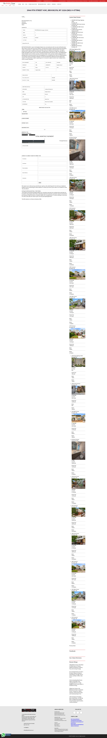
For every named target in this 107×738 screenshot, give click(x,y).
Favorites (24, 22)
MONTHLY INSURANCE (26, 133)
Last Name (24, 163)
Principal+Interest (63, 140)
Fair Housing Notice (75, 719)
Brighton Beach (59, 64)
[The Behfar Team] (9, 4)
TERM (23, 109)
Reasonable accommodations (77, 724)
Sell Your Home (57, 723)
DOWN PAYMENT (25, 118)
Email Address (25, 172)
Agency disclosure (75, 725)
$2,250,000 (74, 40)
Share (23, 24)
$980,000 (74, 32)
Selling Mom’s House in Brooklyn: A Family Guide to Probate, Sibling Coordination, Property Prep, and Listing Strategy (76, 666)
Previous (71, 645)
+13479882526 (26, 727)
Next (74, 645)
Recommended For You (27, 20)
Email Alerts (24, 23)
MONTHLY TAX (25, 132)
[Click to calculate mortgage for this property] (43, 30)
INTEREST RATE (25, 123)
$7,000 (73, 29)
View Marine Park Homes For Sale (60, 720)
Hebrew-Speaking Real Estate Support (61, 729)
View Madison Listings (58, 719)
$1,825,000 (74, 35)
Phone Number (25, 168)
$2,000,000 (74, 24)
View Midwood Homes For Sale (60, 718)
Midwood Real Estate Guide (59, 712)
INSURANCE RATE (25, 127)
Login (23, 16)
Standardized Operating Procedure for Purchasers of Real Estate (77, 722)
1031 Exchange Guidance (59, 731)
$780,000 (74, 43)
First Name (24, 158)
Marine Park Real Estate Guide (60, 715)
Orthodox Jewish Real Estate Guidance (61, 730)
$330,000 (74, 20)
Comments (24, 178)
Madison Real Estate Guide (59, 713)
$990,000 (74, 45)
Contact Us (24, 27)
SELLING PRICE (25, 113)
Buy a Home (57, 724)
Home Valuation (57, 725)
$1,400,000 (74, 26)
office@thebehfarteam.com (28, 730)
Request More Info (25, 43)
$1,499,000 (74, 37)
